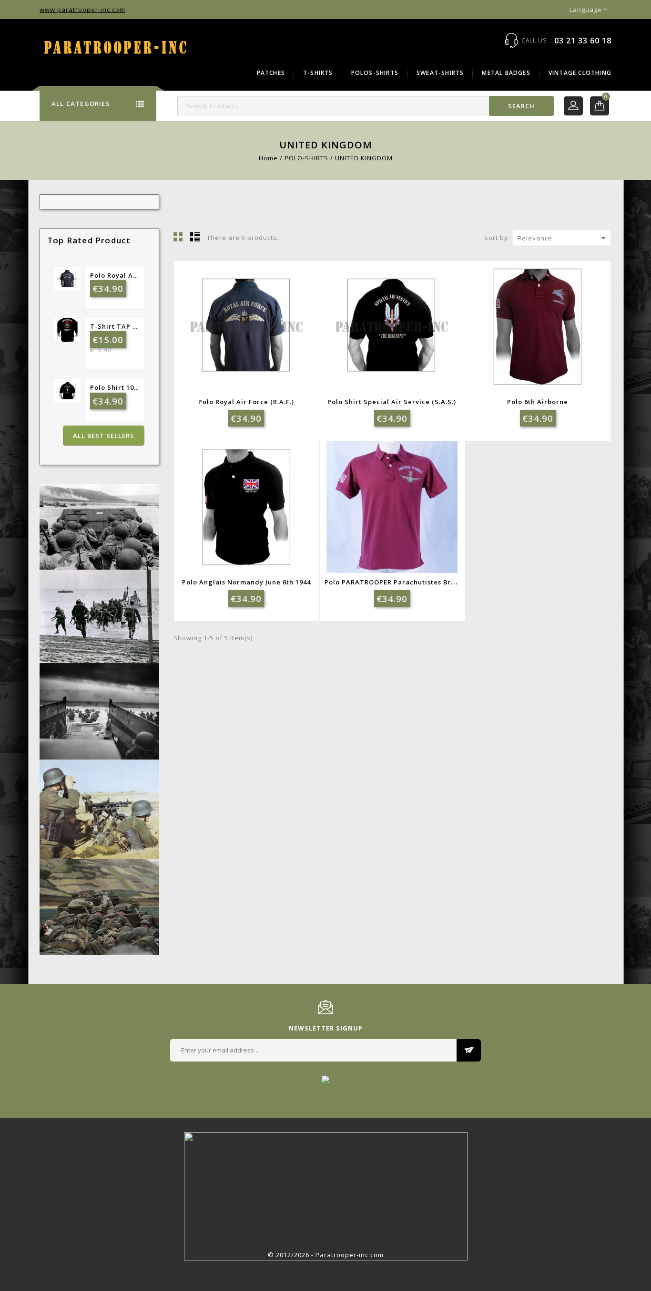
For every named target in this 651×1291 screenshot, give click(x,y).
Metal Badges (506, 73)
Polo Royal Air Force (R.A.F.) (115, 275)
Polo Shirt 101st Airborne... (115, 387)
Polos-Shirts (374, 73)
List (195, 236)
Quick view (266, 336)
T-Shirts (318, 73)
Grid (178, 236)
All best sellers (103, 435)
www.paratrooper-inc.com (82, 9)
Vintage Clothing (580, 73)
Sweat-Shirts (440, 73)
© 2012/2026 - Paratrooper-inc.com (326, 1254)
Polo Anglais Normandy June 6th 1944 (246, 582)
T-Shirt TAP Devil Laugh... (115, 326)
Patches (271, 73)
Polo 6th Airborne (537, 401)
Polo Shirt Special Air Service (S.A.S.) (391, 401)
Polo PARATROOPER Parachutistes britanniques (406, 582)
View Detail (243, 336)
